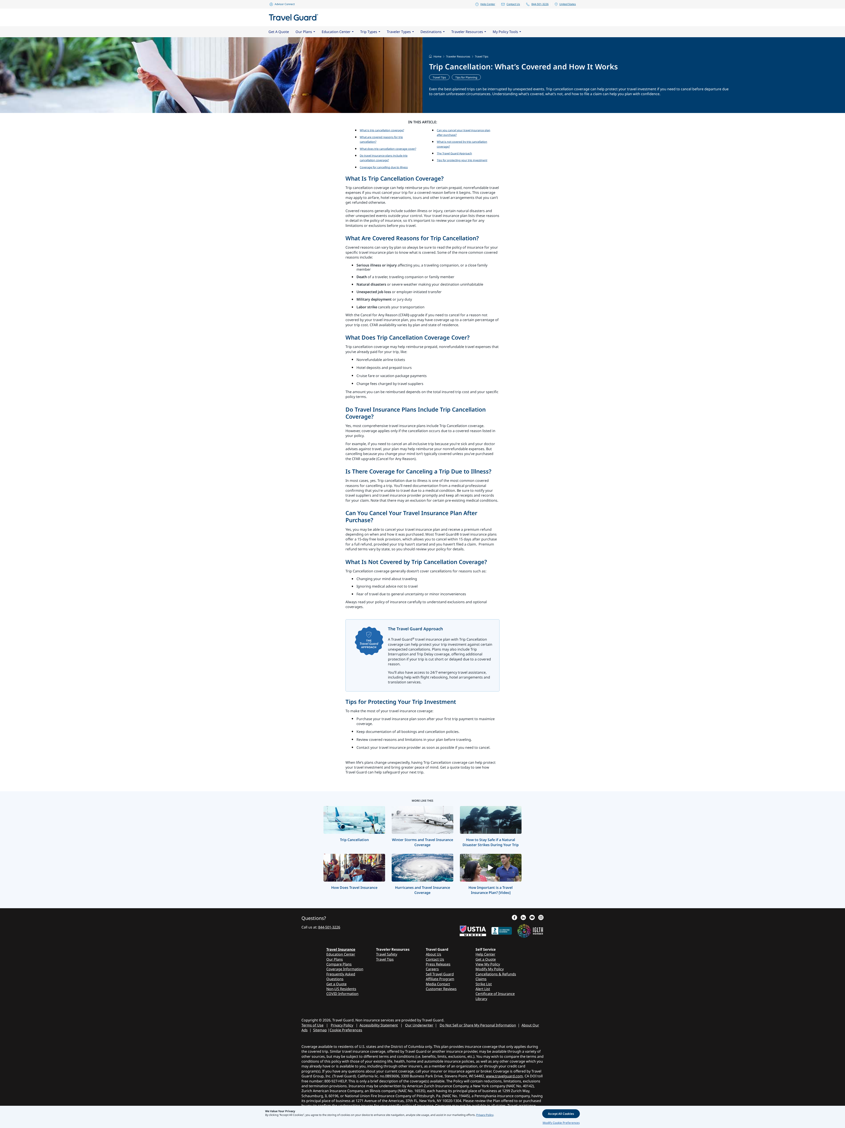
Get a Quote (336, 984)
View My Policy (488, 964)
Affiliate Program (440, 978)
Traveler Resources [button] (467, 31)
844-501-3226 (540, 4)
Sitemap (320, 1030)
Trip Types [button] (368, 31)
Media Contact (438, 984)
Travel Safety (386, 954)
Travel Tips (439, 77)
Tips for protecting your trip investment (462, 160)
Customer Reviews (441, 988)
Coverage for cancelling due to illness (384, 167)
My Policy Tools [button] (505, 31)
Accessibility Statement (379, 1025)
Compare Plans (339, 964)
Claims (481, 978)
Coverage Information (344, 969)
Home (437, 56)
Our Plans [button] (304, 31)
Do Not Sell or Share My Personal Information (478, 1025)
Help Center (487, 4)
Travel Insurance (340, 949)
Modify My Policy (490, 969)
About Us (433, 954)
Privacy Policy (342, 1025)
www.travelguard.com (504, 1076)
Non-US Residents (341, 988)
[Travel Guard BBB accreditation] (501, 930)
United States (567, 4)
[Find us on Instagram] (541, 917)
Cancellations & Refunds (496, 974)
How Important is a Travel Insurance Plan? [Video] (490, 890)
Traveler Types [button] (399, 31)
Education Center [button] (336, 31)
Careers (432, 969)
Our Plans (334, 959)
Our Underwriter (419, 1025)
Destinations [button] (431, 31)
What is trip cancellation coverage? (382, 130)
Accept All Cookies (561, 1114)
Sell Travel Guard (440, 974)
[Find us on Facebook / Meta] (514, 917)
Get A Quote (278, 31)
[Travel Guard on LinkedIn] (523, 917)
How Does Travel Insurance (354, 887)
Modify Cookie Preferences (561, 1123)
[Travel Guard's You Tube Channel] (532, 917)
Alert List (483, 988)
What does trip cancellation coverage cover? (388, 149)
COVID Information (342, 993)
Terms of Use (312, 1025)
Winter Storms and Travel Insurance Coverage (422, 842)
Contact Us (513, 4)
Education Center (340, 954)
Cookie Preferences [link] (346, 1030)
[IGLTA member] (530, 930)
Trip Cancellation (354, 839)
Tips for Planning (466, 77)
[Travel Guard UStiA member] (473, 930)
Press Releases (438, 964)
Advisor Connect (285, 4)
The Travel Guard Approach (454, 153)
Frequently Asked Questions (340, 976)
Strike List (484, 984)
